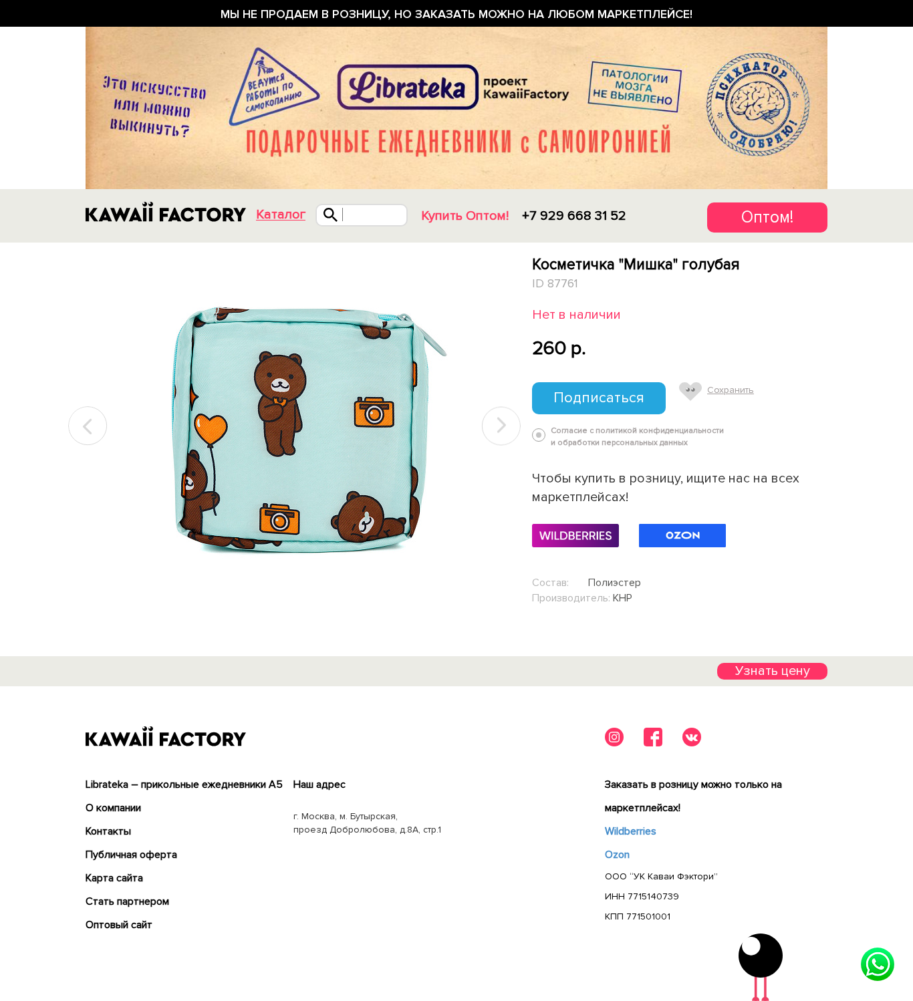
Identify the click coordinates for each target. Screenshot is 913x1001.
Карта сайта (114, 878)
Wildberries (630, 831)
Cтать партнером (127, 901)
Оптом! (767, 217)
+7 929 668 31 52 (574, 216)
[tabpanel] (294, 426)
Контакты (108, 831)
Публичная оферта (131, 854)
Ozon (617, 854)
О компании (113, 808)
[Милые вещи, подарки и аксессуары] (166, 212)
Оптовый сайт (119, 925)
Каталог (280, 215)
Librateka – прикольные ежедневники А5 (184, 784)
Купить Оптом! (465, 216)
